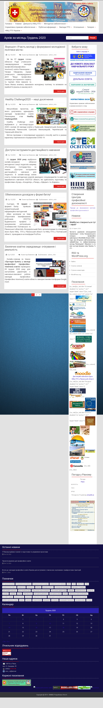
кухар (19, 593)
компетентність (80, 590)
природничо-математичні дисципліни (59, 597)
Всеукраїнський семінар (57, 584)
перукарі (28, 597)
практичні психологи (39, 597)
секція (22, 600)
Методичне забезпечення (55, 24)
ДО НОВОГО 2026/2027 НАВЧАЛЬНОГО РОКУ (83, 65)
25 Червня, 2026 (76, 230)
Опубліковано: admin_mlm (47, 55)
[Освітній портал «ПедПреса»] (78, 391)
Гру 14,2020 (11, 155)
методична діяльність (41, 593)
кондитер (91, 590)
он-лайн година (7, 597)
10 (50, 623)
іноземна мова (80, 600)
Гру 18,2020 (11, 55)
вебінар (38, 587)
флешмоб (47, 600)
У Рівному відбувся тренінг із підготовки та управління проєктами (25, 552)
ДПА (68, 584)
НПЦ (86, 584)
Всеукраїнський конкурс (40, 584)
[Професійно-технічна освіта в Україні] (78, 304)
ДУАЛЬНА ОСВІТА (82, 79)
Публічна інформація (47, 27)
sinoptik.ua (90, 495)
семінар (28, 600)
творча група (37, 600)
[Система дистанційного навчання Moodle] (83, 373)
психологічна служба (79, 597)
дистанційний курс (24, 590)
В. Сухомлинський (8, 584)
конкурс (5, 593)
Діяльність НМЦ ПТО (32, 24)
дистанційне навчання (9, 590)
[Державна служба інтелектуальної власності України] (84, 339)
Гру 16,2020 (11, 104)
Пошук (92, 38)
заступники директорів (59, 590)
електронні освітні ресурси (40, 590)
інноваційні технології (66, 600)
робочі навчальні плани (10, 600)
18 (63, 628)
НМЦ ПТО (80, 584)
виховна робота (48, 587)
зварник (70, 590)
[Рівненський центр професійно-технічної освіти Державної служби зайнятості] (78, 364)
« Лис (4, 641)
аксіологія (30, 587)
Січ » (8, 641)
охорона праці (19, 597)
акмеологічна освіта (9, 587)
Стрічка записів (76, 266)
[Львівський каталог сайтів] (23, 687)
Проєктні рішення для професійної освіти (16, 561)
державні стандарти (78, 587)
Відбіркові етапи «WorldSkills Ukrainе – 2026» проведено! (82, 224)
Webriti (65, 695)
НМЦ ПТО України (12, 30)
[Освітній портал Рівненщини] (78, 326)
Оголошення (79, 27)
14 (9, 628)
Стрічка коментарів (77, 270)
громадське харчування (62, 587)
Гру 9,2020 (11, 254)
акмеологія (21, 587)
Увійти (73, 261)
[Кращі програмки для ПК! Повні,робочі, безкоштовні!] (65, 687)
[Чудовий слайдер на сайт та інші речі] (37, 687)
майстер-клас (28, 593)
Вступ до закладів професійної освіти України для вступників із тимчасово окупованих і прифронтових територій (41, 570)
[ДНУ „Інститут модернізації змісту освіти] (78, 315)
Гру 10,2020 (11, 199)
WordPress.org (76, 274)
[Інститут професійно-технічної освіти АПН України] (78, 308)
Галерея (90, 27)
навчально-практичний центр (78, 593)
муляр (65, 593)
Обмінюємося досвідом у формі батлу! (28, 194)
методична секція (55, 593)
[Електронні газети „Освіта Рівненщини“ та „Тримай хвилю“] (78, 346)
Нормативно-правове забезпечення (20, 27)
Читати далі (60, 91)
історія (89, 600)
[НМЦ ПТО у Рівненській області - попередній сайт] (16, 682)
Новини (18, 24)
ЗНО (73, 584)
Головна (8, 24)
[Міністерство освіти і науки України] (84, 299)
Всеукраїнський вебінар (23, 584)
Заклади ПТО (64, 27)
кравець (12, 593)
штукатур (55, 600)
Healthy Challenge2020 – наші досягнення (29, 99)
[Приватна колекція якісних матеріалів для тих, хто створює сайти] (49, 687)
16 (36, 628)
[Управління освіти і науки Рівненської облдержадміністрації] (78, 321)
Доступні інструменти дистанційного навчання (32, 150)
